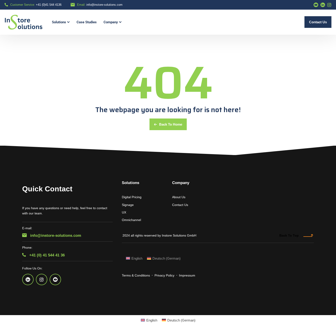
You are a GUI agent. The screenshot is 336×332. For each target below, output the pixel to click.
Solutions (130, 183)
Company (180, 183)
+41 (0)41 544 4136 (48, 4)
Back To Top (289, 235)
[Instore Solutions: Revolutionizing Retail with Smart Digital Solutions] (24, 22)
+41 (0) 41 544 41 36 (46, 255)
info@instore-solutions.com (104, 4)
